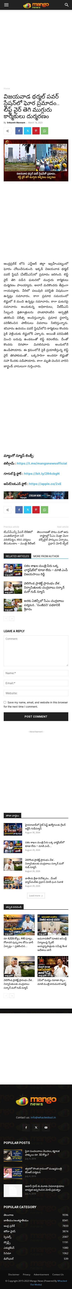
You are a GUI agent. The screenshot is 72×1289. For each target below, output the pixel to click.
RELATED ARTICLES (17, 556)
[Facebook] (19, 130)
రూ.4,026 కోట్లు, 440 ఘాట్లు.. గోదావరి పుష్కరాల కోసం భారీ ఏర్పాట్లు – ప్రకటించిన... (19, 942)
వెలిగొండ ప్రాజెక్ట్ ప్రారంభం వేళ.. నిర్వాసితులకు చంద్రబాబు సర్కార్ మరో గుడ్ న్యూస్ (44, 587)
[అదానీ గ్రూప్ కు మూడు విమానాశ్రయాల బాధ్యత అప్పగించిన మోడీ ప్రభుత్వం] (13, 1190)
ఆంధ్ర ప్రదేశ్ (9, 574)
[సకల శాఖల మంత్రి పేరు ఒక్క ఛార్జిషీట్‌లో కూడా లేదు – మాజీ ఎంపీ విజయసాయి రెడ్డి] (13, 570)
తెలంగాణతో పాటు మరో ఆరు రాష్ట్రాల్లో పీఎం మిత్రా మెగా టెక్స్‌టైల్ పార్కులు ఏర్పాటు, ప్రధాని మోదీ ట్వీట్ (52, 537)
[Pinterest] (36, 130)
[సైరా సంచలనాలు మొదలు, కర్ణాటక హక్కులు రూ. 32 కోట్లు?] (13, 1155)
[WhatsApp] (44, 130)
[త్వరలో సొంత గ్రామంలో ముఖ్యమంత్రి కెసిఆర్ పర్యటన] (13, 1173)
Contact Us (58, 1274)
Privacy (26, 1274)
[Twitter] (27, 130)
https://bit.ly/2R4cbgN (42, 473)
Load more (34, 895)
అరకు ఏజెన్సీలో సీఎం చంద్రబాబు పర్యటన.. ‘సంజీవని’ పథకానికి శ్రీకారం (44, 605)
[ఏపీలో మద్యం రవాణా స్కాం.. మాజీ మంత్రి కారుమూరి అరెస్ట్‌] (52, 966)
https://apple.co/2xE (45, 484)
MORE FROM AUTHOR (46, 556)
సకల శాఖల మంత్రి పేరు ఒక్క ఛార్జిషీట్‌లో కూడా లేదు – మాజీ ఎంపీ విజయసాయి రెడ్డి (46, 570)
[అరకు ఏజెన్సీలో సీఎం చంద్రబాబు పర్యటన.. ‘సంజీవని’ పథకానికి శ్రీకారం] (13, 605)
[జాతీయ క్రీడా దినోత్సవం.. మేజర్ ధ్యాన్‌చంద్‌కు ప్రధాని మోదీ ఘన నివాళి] (13, 882)
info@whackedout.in (43, 1117)
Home (7, 88)
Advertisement (41, 1274)
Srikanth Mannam (16, 122)
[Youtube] (46, 1127)
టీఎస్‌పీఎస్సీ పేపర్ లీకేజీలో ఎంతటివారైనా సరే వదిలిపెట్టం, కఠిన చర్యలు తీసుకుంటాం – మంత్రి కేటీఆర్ (19, 537)
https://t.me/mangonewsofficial (42, 463)
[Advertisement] (36, 47)
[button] (6, 5)
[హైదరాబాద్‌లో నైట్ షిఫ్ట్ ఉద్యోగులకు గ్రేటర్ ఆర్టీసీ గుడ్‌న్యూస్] (13, 829)
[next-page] (12, 618)
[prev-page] (6, 618)
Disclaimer (13, 1274)
